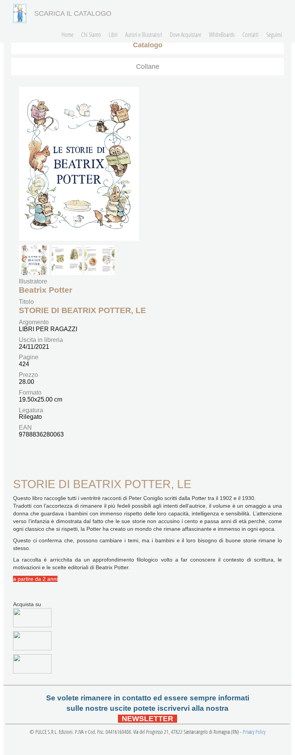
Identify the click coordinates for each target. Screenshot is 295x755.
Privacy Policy (254, 731)
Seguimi (274, 34)
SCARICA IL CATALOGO (72, 13)
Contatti (250, 34)
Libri (113, 34)
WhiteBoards (222, 34)
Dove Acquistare (185, 34)
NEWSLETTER (147, 719)
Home (67, 34)
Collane (147, 66)
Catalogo (147, 45)
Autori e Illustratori (143, 34)
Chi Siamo (91, 34)
